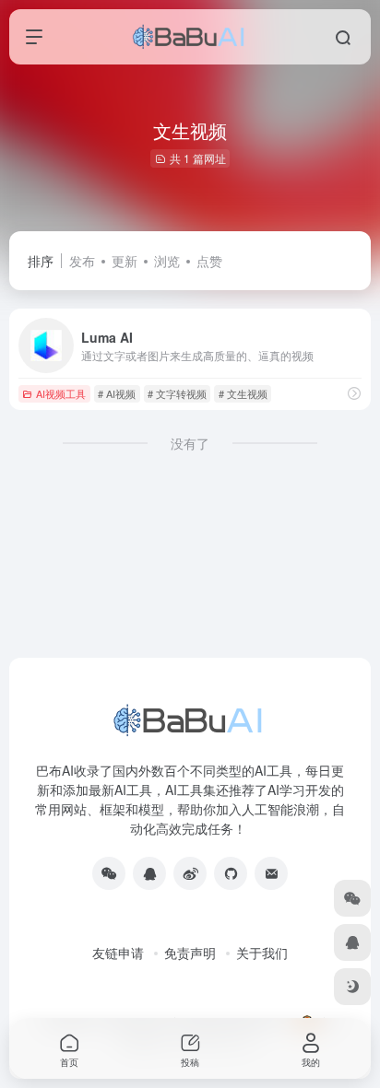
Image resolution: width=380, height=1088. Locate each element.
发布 (82, 261)
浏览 (167, 261)
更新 (124, 261)
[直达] (354, 393)
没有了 (190, 443)
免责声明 (190, 952)
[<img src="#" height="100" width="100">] (108, 873)
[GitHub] (230, 873)
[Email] (271, 873)
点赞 (209, 261)
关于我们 (262, 952)
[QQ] (149, 873)
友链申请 (118, 952)
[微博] (190, 873)
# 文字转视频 (177, 393)
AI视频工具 (61, 393)
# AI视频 (117, 393)
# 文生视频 (243, 393)
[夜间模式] (352, 986)
